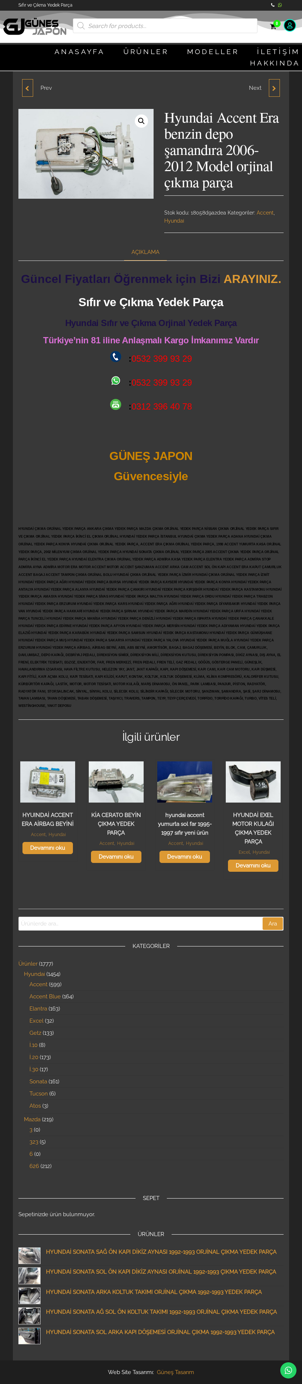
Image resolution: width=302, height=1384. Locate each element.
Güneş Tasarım (175, 1372)
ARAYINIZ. (252, 279)
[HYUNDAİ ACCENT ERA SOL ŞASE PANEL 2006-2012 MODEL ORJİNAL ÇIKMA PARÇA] (274, 88)
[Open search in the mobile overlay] (165, 25)
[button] (141, 121)
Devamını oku (47, 848)
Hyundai (174, 221)
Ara (272, 923)
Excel (244, 852)
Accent (265, 213)
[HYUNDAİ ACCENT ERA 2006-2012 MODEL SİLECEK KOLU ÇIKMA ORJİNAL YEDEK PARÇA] (27, 88)
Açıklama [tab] (145, 252)
